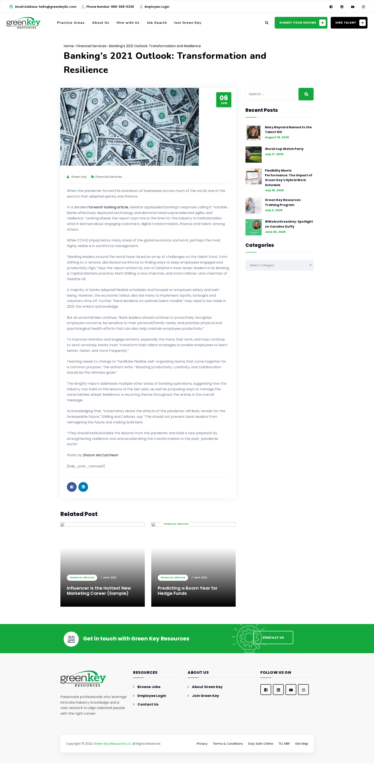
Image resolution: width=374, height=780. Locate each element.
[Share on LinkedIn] (83, 487)
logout (106, 777)
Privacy (202, 743)
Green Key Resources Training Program (283, 202)
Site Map (301, 743)
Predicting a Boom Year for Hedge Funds (191, 537)
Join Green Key (187, 22)
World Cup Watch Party (284, 149)
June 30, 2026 (275, 232)
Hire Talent (345, 23)
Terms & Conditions (228, 743)
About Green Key (207, 686)
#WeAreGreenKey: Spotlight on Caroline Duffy (289, 223)
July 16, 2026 (274, 190)
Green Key (79, 177)
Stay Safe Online (260, 743)
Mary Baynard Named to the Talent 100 (288, 129)
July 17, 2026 (274, 154)
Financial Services (91, 45)
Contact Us (147, 704)
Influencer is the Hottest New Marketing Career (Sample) (99, 590)
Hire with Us (128, 22)
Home (69, 45)
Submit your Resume (297, 23)
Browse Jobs (148, 686)
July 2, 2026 (273, 210)
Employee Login (157, 7)
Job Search (157, 22)
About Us (100, 22)
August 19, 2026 (277, 137)
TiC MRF (284, 743)
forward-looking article (108, 207)
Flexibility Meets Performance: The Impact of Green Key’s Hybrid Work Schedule (288, 177)
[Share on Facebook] (72, 487)
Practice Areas (71, 22)
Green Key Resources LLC (112, 743)
